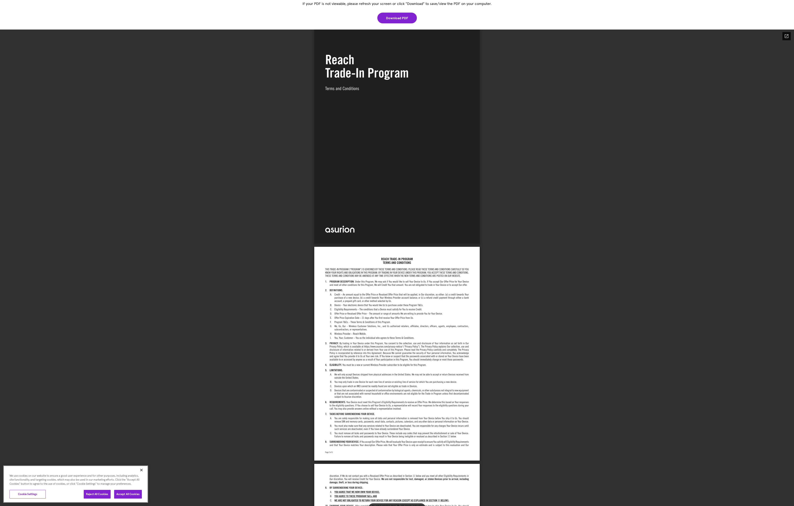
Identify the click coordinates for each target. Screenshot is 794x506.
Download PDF (397, 18)
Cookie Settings (27, 494)
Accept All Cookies (128, 494)
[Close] (141, 470)
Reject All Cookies (97, 494)
